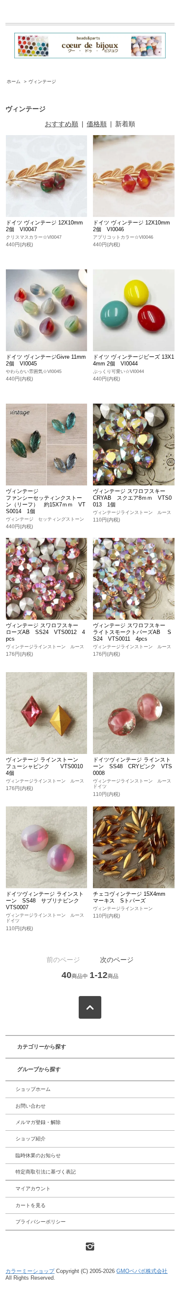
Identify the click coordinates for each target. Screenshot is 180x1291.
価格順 (97, 124)
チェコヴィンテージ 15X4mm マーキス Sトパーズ (132, 897)
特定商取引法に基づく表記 (45, 1172)
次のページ (117, 959)
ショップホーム (33, 1089)
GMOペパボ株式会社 (141, 1271)
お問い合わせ (30, 1106)
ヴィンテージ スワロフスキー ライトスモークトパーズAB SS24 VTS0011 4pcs (132, 632)
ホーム (14, 81)
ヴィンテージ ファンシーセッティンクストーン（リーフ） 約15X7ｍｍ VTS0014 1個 (45, 501)
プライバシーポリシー (40, 1222)
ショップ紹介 (30, 1139)
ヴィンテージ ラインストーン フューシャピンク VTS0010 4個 (47, 766)
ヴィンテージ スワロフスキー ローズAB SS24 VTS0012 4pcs (45, 632)
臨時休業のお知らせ (38, 1155)
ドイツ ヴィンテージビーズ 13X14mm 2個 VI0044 (133, 360)
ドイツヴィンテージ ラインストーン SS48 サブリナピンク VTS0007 (45, 900)
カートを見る (30, 1205)
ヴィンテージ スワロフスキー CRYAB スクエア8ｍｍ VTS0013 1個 (132, 498)
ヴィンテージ (42, 81)
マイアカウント (33, 1189)
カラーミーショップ (29, 1271)
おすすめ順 (61, 124)
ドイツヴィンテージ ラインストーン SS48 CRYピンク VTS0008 (132, 766)
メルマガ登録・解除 (38, 1122)
